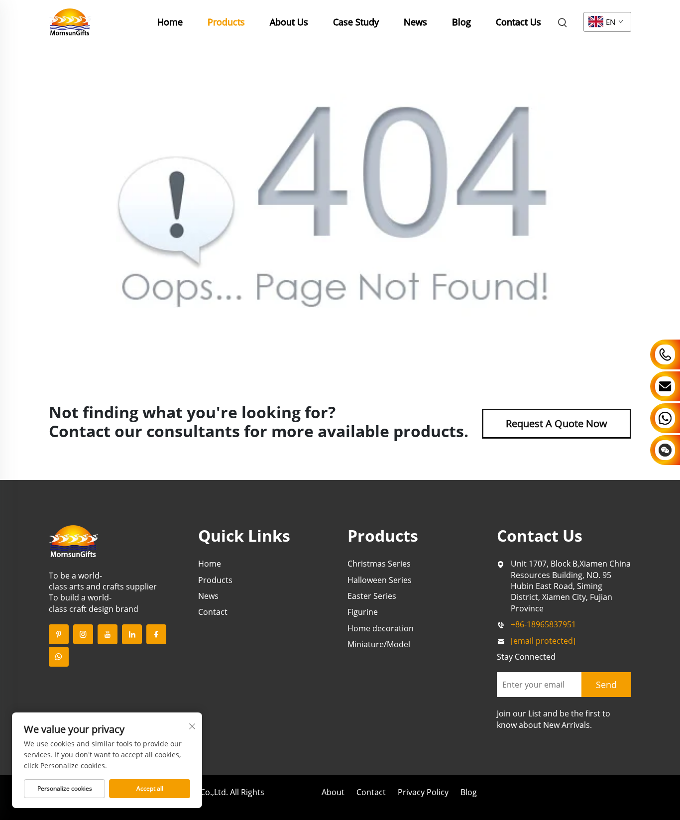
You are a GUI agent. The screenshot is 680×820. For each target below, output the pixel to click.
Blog (461, 22)
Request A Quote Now (556, 423)
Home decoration (380, 628)
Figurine (362, 611)
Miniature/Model (378, 644)
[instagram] (83, 634)
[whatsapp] (59, 657)
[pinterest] (59, 634)
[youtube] (107, 634)
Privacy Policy (423, 792)
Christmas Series (379, 563)
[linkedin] (132, 634)
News (415, 22)
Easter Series (371, 595)
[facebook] (156, 634)
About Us (289, 22)
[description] (74, 540)
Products (226, 22)
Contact (212, 611)
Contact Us (518, 22)
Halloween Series (379, 580)
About (333, 792)
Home (170, 22)
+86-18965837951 (543, 624)
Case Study (356, 22)
